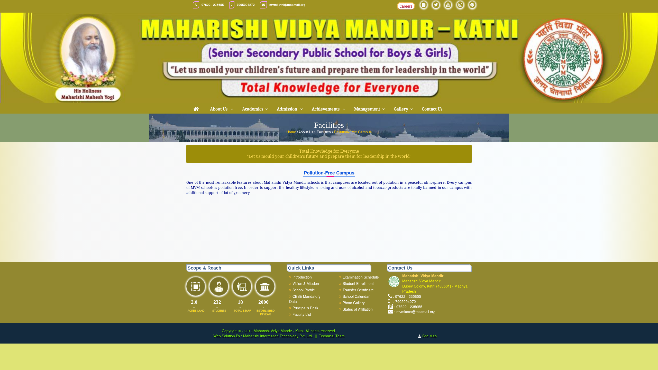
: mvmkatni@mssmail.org (414, 311)
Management (367, 109)
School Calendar (356, 296)
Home (291, 131)
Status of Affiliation (358, 309)
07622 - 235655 (213, 5)
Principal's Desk (305, 307)
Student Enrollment (358, 283)
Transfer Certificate (358, 289)
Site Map (431, 335)
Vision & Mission (306, 283)
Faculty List (302, 314)
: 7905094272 (403, 301)
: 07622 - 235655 (407, 296)
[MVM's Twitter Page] (436, 4)
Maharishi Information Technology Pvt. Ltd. (277, 335)
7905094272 (246, 5)
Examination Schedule (361, 277)
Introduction (302, 277)
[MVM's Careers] (406, 6)
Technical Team (332, 335)
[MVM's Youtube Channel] (448, 4)
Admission (287, 109)
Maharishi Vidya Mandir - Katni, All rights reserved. (295, 330)
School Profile (304, 289)
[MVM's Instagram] (460, 4)
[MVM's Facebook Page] (424, 4)
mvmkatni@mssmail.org (287, 5)
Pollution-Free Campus (353, 131)
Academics (252, 109)
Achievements (326, 109)
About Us (219, 109)
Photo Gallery (354, 302)
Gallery (401, 109)
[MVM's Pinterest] (472, 4)
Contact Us (432, 109)
